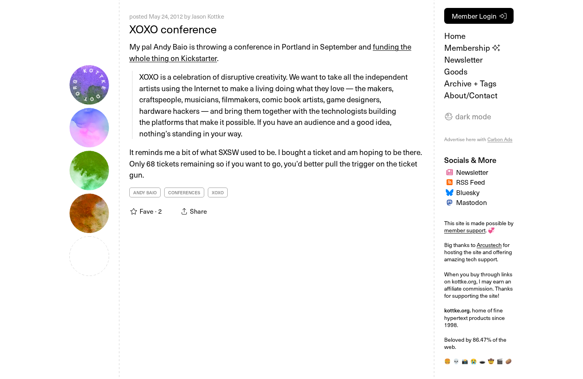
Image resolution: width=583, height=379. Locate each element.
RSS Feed (470, 182)
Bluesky (467, 192)
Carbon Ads (499, 139)
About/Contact (470, 95)
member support (464, 230)
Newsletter (463, 59)
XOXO (218, 192)
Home (455, 36)
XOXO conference (173, 28)
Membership (468, 48)
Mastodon (471, 202)
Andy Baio (145, 192)
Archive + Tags (470, 83)
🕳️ (482, 361)
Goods (456, 71)
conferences (184, 192)
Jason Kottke (208, 16)
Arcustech (489, 245)
